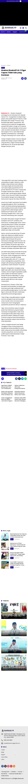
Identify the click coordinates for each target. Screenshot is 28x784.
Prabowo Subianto (12, 368)
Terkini (3, 67)
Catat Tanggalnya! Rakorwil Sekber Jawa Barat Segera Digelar (6, 399)
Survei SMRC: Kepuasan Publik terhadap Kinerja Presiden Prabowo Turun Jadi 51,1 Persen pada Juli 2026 (17, 565)
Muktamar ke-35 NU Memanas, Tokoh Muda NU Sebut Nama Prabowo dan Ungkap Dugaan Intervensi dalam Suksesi (17, 546)
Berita (12, 539)
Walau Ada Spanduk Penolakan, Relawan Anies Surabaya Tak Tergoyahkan (7, 393)
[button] (20, 28)
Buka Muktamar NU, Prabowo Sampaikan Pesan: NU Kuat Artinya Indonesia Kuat (18, 535)
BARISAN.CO (5, 113)
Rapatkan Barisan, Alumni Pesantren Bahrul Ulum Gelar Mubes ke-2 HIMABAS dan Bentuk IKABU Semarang (21, 393)
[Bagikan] (25, 78)
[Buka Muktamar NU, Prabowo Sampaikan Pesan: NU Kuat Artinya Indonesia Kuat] (5, 537)
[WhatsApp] (25, 378)
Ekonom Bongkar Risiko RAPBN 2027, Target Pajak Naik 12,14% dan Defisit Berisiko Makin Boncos (17, 555)
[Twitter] (19, 378)
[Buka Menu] (23, 28)
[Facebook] (16, 378)
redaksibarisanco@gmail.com (12, 743)
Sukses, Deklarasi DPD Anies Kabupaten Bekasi (20, 387)
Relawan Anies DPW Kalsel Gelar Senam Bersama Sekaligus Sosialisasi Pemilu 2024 (20, 399)
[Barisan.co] (9, 28)
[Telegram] (22, 378)
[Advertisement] (14, 49)
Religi (2, 752)
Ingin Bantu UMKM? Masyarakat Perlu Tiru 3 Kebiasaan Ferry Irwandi (6, 387)
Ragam (3, 754)
